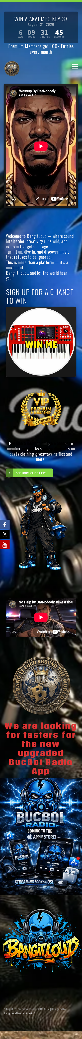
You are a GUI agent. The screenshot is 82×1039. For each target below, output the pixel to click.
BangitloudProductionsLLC (19, 1013)
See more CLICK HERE (31, 473)
